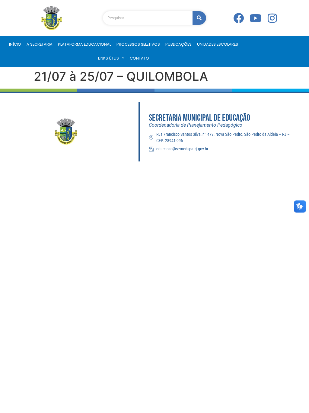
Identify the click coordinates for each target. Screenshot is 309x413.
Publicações (178, 44)
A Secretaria (40, 44)
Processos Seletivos (138, 44)
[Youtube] (255, 18)
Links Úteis (108, 58)
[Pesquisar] (199, 18)
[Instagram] (272, 18)
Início (15, 44)
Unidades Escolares (217, 44)
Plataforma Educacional (84, 44)
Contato (139, 58)
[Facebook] (238, 18)
